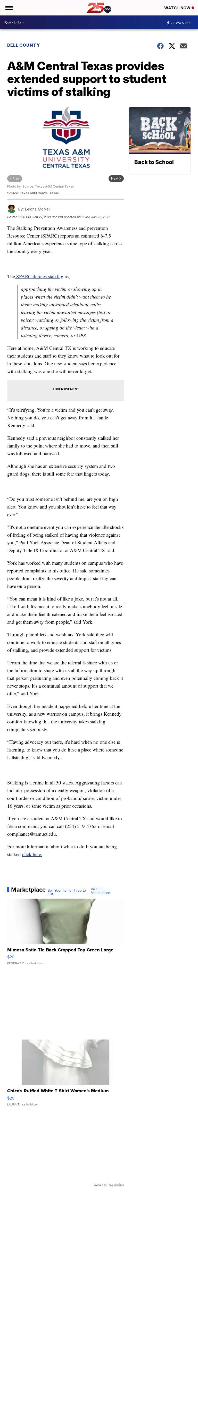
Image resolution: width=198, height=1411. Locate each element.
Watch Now (178, 7)
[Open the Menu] (8, 7)
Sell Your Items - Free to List (67, 892)
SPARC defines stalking (39, 276)
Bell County (23, 45)
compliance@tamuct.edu (31, 834)
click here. (32, 854)
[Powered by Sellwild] (116, 1185)
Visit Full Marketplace (100, 891)
